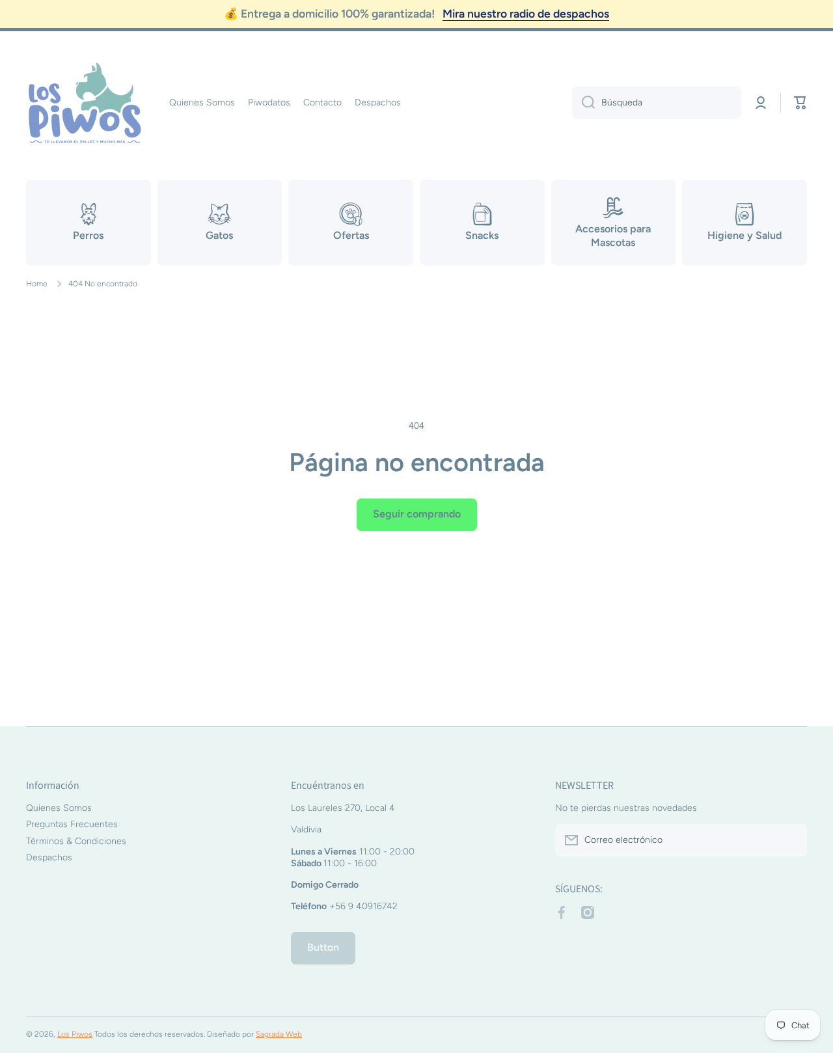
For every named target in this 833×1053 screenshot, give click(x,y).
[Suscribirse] (790, 840)
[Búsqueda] (583, 103)
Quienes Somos (59, 808)
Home (37, 283)
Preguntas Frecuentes (72, 824)
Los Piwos (74, 1034)
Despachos (49, 857)
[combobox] (656, 103)
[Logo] (84, 102)
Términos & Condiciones (76, 841)
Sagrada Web (279, 1034)
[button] (800, 102)
